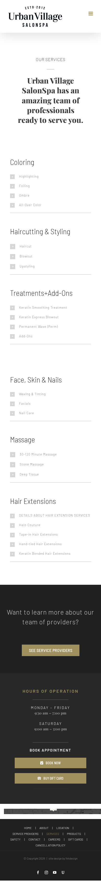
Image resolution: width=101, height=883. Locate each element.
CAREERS (54, 839)
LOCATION (62, 828)
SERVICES (52, 833)
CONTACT (34, 839)
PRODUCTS (74, 833)
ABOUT (44, 828)
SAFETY (15, 839)
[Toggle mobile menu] (91, 13)
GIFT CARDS (75, 839)
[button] (50, 176)
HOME (28, 828)
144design (71, 858)
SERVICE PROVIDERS (25, 833)
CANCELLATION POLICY (50, 845)
